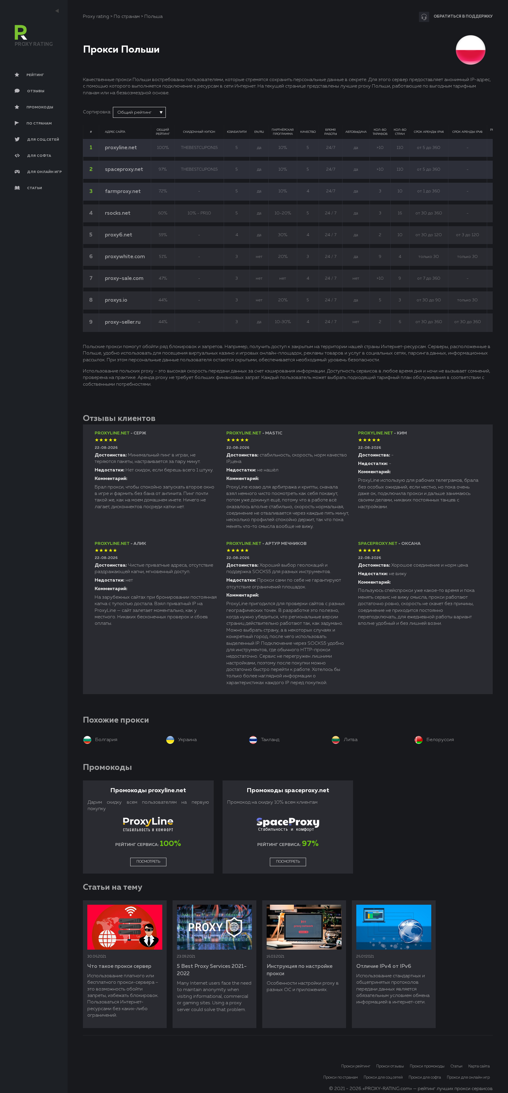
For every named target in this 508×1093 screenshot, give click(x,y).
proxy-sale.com (124, 278)
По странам (127, 16)
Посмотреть (148, 862)
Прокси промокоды (427, 1066)
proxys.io (116, 300)
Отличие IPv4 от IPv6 (383, 966)
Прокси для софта (425, 1077)
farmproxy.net (123, 191)
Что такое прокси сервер (119, 966)
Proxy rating (96, 16)
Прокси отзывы (390, 1066)
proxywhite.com (125, 256)
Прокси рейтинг (355, 1066)
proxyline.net (121, 147)
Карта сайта (479, 1066)
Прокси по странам (340, 1077)
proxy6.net (118, 235)
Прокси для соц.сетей (383, 1077)
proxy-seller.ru (123, 322)
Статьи (456, 1066)
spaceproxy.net (124, 169)
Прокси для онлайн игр (468, 1077)
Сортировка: (97, 112)
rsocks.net (118, 213)
